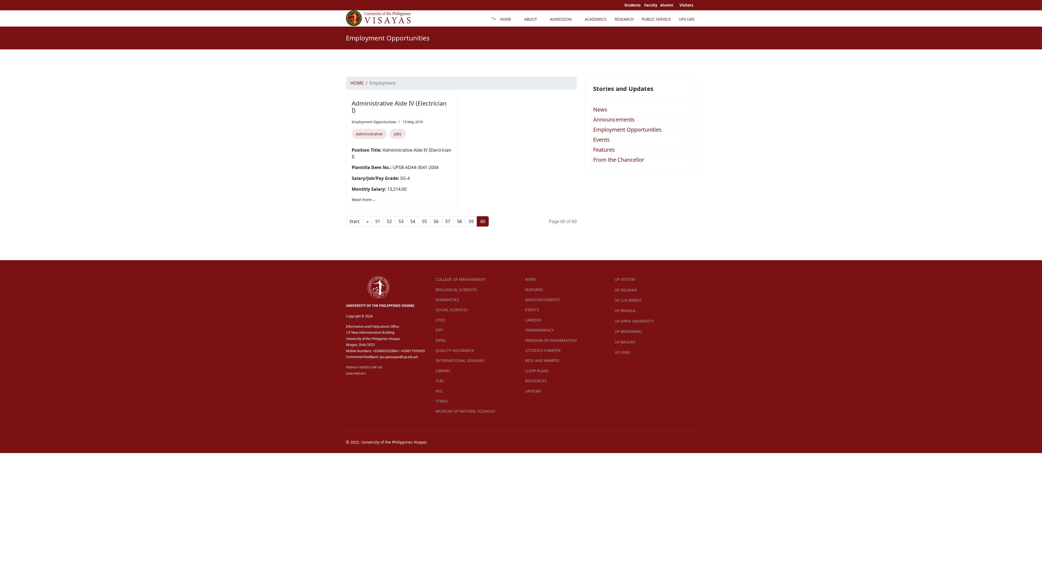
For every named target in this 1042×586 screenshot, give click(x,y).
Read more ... (364, 199)
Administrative (369, 133)
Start (355, 221)
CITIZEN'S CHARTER (543, 350)
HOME (505, 19)
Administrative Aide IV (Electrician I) (399, 106)
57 (447, 221)
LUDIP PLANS (537, 370)
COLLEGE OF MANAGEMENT (461, 279)
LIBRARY (443, 370)
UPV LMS (687, 19)
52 (389, 221)
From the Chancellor (618, 159)
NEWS (530, 279)
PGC (439, 391)
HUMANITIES (447, 299)
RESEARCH (624, 19)
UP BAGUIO (625, 342)
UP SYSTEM (625, 279)
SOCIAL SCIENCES (452, 309)
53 (401, 221)
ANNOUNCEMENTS (542, 299)
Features (604, 149)
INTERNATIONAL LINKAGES (460, 360)
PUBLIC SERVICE (656, 19)
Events (601, 139)
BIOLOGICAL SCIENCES (456, 289)
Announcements (614, 119)
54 (412, 221)
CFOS (440, 320)
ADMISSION (561, 19)
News (600, 109)
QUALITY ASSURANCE (455, 350)
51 (377, 221)
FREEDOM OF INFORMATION (551, 340)
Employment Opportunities (374, 121)
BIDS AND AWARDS (542, 360)
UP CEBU (622, 352)
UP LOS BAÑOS (628, 300)
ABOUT (530, 19)
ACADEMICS (595, 19)
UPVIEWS (533, 391)
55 (424, 221)
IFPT (439, 330)
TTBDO (442, 401)
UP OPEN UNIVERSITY (634, 321)
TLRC (440, 380)
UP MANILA (625, 310)
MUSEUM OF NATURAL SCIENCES (465, 411)
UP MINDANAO (628, 331)
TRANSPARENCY (539, 330)
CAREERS (533, 320)
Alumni (667, 5)
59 (471, 221)
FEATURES (534, 289)
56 (436, 221)
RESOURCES (536, 380)
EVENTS (532, 309)
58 (459, 221)
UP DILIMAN (626, 289)
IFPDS (441, 340)
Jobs (398, 133)
